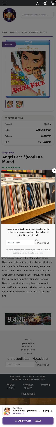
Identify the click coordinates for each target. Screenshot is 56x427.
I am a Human (42, 243)
